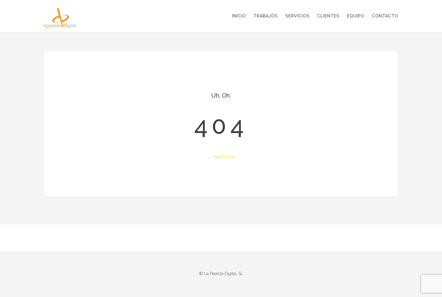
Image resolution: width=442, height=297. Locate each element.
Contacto (385, 16)
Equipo (355, 16)
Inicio (239, 16)
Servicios (297, 16)
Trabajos (265, 16)
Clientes (328, 16)
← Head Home (221, 156)
